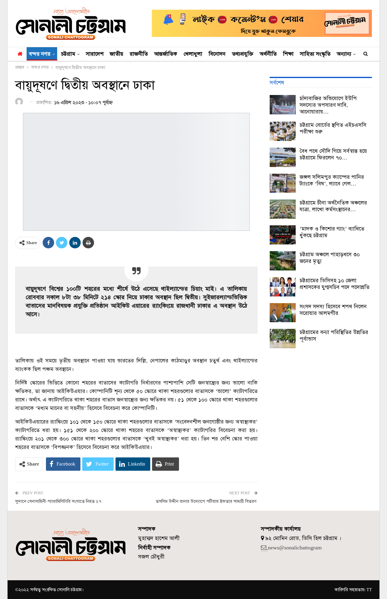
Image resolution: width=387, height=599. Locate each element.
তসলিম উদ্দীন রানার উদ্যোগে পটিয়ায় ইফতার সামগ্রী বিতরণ (207, 501)
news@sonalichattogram (295, 547)
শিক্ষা (288, 54)
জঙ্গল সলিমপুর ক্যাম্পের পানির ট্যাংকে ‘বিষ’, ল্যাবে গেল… (332, 180)
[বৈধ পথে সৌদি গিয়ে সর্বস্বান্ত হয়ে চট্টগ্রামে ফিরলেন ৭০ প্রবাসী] (283, 157)
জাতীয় (116, 54)
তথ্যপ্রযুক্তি (242, 54)
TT (369, 589)
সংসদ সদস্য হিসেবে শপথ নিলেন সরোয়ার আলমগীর (333, 309)
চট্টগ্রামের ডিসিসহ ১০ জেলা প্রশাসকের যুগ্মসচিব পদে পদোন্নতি (334, 283)
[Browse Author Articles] (20, 102)
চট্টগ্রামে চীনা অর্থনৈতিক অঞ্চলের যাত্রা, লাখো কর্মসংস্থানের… (333, 206)
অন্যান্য (344, 54)
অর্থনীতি (268, 54)
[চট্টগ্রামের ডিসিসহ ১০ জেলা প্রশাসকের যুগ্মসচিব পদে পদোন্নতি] (283, 286)
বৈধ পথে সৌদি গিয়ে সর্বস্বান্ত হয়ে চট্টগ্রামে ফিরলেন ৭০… (333, 154)
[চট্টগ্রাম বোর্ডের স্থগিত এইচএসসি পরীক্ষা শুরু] (283, 131)
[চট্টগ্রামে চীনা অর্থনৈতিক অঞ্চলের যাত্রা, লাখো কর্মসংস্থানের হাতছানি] (283, 209)
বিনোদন (217, 54)
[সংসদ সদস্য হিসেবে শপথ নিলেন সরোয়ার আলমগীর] (283, 312)
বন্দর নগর (39, 54)
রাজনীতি (139, 54)
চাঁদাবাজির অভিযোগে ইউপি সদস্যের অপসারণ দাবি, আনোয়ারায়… (328, 105)
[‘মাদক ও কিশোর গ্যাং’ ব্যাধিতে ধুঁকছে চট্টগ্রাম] (283, 235)
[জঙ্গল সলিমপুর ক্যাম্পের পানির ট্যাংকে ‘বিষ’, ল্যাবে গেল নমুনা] (283, 183)
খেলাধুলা (193, 54)
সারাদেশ (94, 54)
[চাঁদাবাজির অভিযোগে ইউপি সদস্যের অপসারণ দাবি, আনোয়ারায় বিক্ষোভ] (283, 104)
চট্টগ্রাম (68, 54)
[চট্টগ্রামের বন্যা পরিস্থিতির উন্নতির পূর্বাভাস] (283, 338)
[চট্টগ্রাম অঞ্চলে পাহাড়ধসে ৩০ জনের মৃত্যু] (283, 260)
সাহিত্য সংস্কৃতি (315, 54)
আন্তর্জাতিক (165, 54)
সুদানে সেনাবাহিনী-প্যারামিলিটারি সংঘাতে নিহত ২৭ (58, 501)
